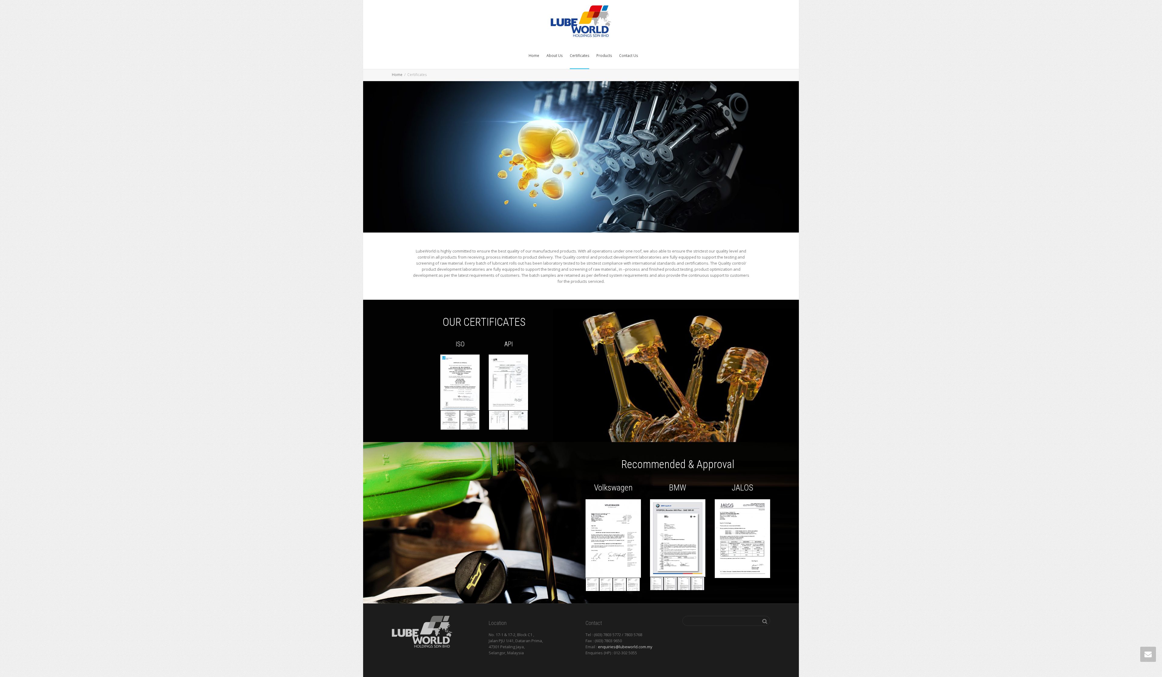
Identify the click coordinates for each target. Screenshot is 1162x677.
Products (604, 55)
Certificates (579, 55)
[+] (450, 420)
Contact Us (628, 55)
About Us (555, 55)
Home (534, 55)
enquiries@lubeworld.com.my (625, 646)
